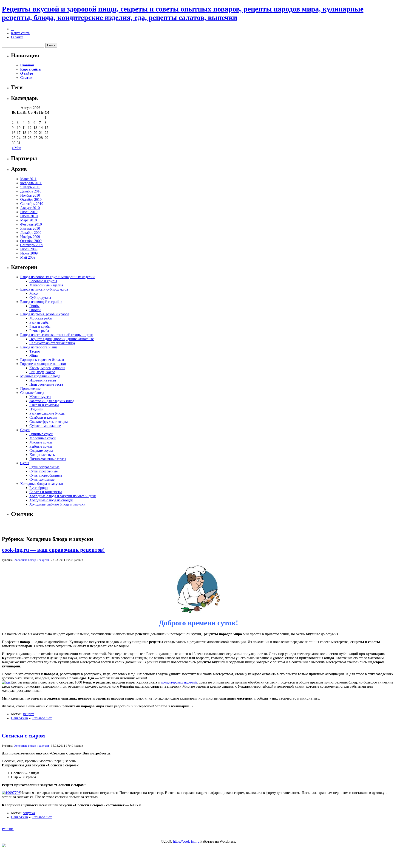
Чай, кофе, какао (42, 372)
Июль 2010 (28, 212)
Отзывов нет (42, 718)
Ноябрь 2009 (30, 237)
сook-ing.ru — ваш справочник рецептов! (53, 550)
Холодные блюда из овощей (51, 500)
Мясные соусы (40, 442)
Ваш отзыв (19, 718)
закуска (29, 813)
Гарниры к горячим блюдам (42, 359)
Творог (34, 351)
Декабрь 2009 (30, 232)
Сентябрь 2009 (31, 245)
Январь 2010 (30, 228)
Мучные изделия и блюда (40, 376)
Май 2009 (27, 257)
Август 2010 (30, 208)
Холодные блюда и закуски (41, 484)
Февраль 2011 (31, 183)
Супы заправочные (44, 467)
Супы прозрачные (43, 471)
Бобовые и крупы (43, 281)
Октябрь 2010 (31, 199)
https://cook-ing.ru (186, 841)
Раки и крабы (40, 326)
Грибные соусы (41, 434)
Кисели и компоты (44, 405)
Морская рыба (40, 318)
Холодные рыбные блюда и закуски (57, 504)
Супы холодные (41, 479)
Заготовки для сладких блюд (51, 401)
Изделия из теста (42, 380)
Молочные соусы (42, 438)
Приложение (30, 388)
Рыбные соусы (40, 446)
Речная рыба (39, 331)
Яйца (33, 355)
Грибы (34, 306)
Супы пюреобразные (45, 475)
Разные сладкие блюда (47, 413)
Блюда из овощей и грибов (41, 302)
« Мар (16, 148)
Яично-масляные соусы (47, 459)
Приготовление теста (46, 384)
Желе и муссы (40, 397)
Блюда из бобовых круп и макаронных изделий (57, 277)
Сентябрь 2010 (31, 204)
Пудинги (36, 409)
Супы (24, 463)
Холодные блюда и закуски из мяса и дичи (62, 496)
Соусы (25, 430)
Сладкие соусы (41, 450)
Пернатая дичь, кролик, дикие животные (61, 339)
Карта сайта (20, 33)
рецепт (28, 714)
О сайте (17, 37)
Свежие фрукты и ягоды (48, 422)
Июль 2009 (28, 249)
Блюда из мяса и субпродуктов (44, 289)
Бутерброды (38, 488)
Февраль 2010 (31, 224)
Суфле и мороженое (45, 426)
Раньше (8, 829)
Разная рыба (38, 322)
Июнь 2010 (29, 216)
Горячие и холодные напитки (43, 364)
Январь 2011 (30, 187)
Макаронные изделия (46, 285)
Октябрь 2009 (31, 241)
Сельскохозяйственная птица (52, 343)
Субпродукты (40, 297)
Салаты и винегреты (45, 492)
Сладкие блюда (32, 393)
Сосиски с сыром (23, 736)
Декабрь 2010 (30, 191)
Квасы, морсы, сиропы (47, 368)
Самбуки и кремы (43, 417)
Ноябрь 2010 (30, 195)
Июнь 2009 (29, 253)
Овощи (35, 310)
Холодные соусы (42, 455)
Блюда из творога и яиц (38, 347)
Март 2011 (28, 179)
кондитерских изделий (179, 682)
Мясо (33, 293)
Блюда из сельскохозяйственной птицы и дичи (56, 335)
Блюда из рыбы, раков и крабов (44, 314)
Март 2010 (28, 220)
